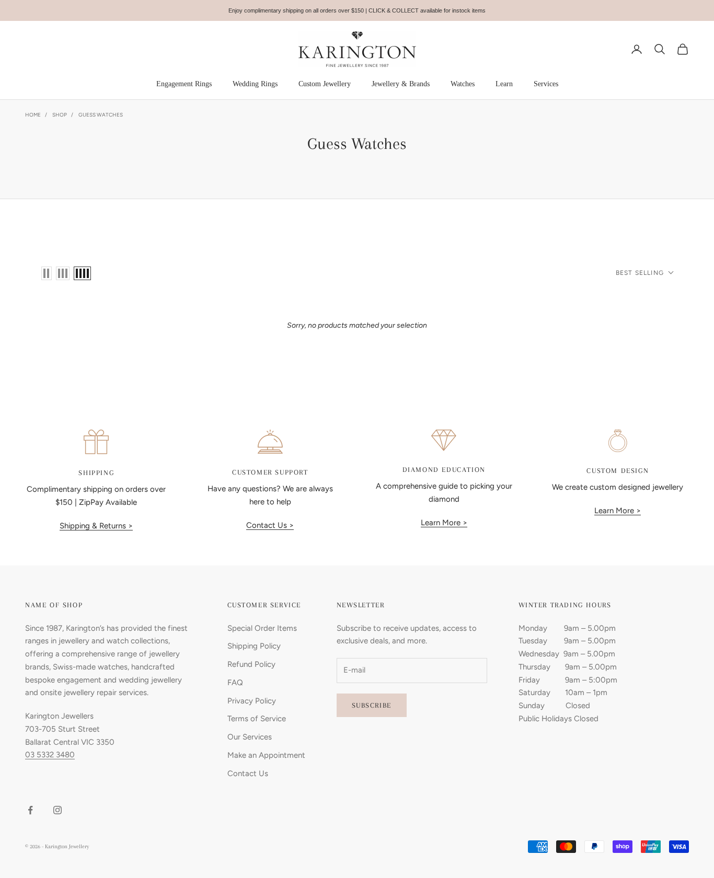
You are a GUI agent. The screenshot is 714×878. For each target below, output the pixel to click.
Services (546, 84)
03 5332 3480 (50, 754)
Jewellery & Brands (401, 84)
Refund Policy (251, 664)
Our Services (249, 737)
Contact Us (247, 773)
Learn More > (444, 522)
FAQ (235, 682)
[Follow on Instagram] (57, 810)
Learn (504, 84)
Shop (59, 114)
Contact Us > (270, 525)
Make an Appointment (266, 755)
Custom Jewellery (324, 84)
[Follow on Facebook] (30, 810)
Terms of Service (256, 718)
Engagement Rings (184, 84)
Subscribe (371, 705)
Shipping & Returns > (96, 525)
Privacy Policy (251, 701)
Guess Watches (100, 114)
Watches (463, 84)
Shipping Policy (254, 646)
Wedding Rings (255, 84)
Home (33, 114)
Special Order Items (262, 628)
